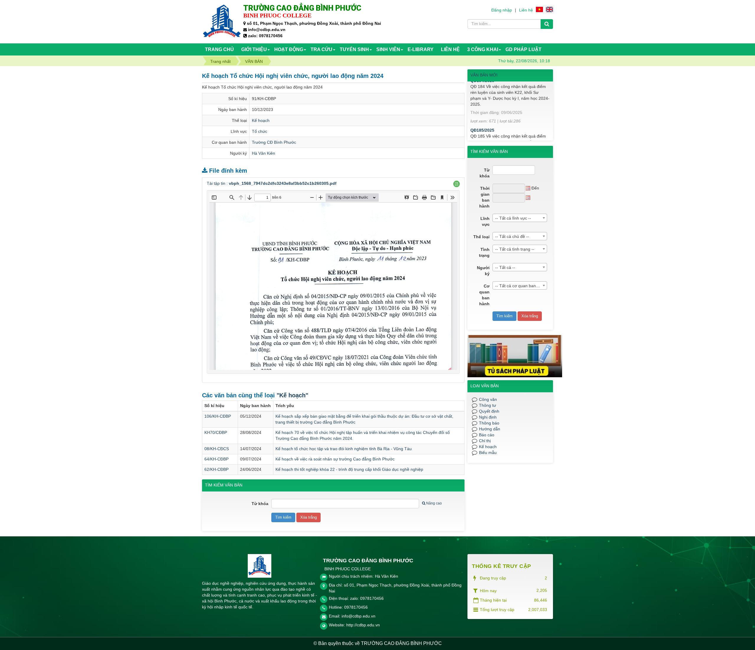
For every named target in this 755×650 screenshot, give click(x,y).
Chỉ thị (485, 440)
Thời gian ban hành (484, 197)
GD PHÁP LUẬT (523, 49)
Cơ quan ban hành (484, 295)
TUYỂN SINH (354, 49)
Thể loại (481, 236)
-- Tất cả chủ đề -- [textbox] (512, 236)
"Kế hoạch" (292, 395)
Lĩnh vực (485, 221)
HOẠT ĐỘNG (288, 49)
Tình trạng (484, 252)
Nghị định (488, 417)
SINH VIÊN (388, 49)
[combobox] (520, 218)
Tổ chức (259, 131)
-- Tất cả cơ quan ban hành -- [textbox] (521, 285)
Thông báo (489, 423)
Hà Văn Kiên (263, 153)
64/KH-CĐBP (216, 459)
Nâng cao (434, 503)
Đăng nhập (501, 10)
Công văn (488, 399)
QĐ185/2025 (482, 120)
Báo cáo (486, 434)
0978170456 (356, 607)
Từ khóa (260, 503)
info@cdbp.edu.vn (358, 616)
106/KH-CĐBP (217, 416)
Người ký (483, 270)
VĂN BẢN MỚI (484, 75)
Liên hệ (526, 10)
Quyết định (489, 411)
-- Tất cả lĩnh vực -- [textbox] (513, 218)
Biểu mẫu (488, 452)
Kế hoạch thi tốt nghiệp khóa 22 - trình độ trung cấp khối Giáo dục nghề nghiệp (349, 469)
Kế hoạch (261, 120)
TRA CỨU (321, 49)
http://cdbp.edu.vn (363, 625)
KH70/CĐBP (215, 432)
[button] (456, 184)
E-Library (421, 49)
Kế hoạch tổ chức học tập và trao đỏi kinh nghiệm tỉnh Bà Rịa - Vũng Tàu (343, 448)
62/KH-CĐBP (216, 469)
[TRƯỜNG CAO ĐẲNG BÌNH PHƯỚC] (222, 21)
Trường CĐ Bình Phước (274, 142)
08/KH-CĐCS (216, 448)
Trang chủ (219, 49)
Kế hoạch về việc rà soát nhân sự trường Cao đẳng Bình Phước (335, 459)
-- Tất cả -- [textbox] (505, 267)
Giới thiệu (254, 49)
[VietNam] (539, 9)
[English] (549, 9)
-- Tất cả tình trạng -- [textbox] (514, 249)
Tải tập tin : (272, 183)
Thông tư (487, 405)
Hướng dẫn (489, 429)
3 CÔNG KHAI (482, 49)
